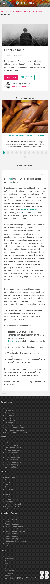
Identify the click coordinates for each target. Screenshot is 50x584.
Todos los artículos (12, 509)
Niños (7, 497)
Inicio (3, 11)
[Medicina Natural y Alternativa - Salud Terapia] (25, 3)
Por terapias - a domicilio (14, 430)
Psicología (9, 502)
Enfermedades (10, 492)
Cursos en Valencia (12, 457)
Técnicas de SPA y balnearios (16, 541)
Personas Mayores (12, 499)
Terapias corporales (12, 524)
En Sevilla (8, 418)
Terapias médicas (11, 536)
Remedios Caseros (12, 506)
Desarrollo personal (12, 519)
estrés (9, 179)
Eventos (11, 11)
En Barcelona (10, 413)
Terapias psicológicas (13, 539)
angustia (34, 209)
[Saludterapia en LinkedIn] (42, 577)
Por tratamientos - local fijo (15, 428)
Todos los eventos (12, 443)
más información (18, 87)
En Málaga (9, 423)
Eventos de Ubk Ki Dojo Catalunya (29, 11)
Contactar (11, 77)
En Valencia (9, 415)
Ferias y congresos (12, 450)
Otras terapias (10, 543)
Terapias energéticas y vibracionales (19, 529)
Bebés (7, 482)
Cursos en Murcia (11, 467)
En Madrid (9, 411)
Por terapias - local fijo (13, 425)
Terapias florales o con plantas (16, 531)
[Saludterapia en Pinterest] (47, 577)
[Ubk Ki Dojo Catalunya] (7, 85)
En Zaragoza (10, 420)
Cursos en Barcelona (13, 455)
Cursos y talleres (11, 445)
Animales (8, 480)
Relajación (12, 341)
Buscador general (11, 408)
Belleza (7, 485)
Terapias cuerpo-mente (14, 526)
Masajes (8, 522)
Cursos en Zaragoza (13, 462)
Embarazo (9, 489)
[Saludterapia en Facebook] (42, 573)
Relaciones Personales (13, 504)
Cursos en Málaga (12, 465)
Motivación (9, 494)
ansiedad (25, 209)
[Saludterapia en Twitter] (47, 573)
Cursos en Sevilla (11, 460)
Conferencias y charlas (13, 448)
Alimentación (10, 477)
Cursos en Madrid (12, 452)
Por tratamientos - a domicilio (16, 432)
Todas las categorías (13, 546)
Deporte (8, 487)
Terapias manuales (12, 534)
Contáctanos (10, 578)
